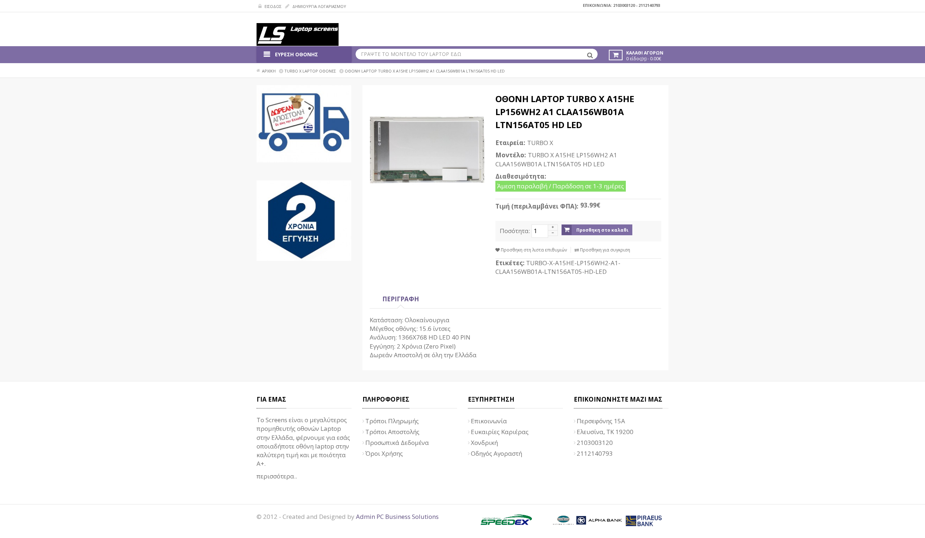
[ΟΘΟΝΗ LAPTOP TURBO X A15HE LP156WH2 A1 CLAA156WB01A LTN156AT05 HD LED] (427, 149)
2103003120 (624, 5)
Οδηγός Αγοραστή (496, 453)
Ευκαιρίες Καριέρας (500, 432)
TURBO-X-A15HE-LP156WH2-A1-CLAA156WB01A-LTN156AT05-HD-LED (557, 267)
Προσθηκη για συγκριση (604, 250)
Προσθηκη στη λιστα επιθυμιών (533, 250)
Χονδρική (484, 442)
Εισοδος (272, 6)
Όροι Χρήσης (384, 453)
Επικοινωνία (489, 421)
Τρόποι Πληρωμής (392, 421)
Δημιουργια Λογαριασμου (318, 6)
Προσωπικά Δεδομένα (397, 442)
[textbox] (476, 54)
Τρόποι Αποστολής (392, 432)
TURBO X (540, 143)
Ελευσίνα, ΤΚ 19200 (605, 432)
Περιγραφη (400, 299)
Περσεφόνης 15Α (601, 421)
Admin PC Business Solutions (397, 516)
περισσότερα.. (277, 476)
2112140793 (649, 5)
